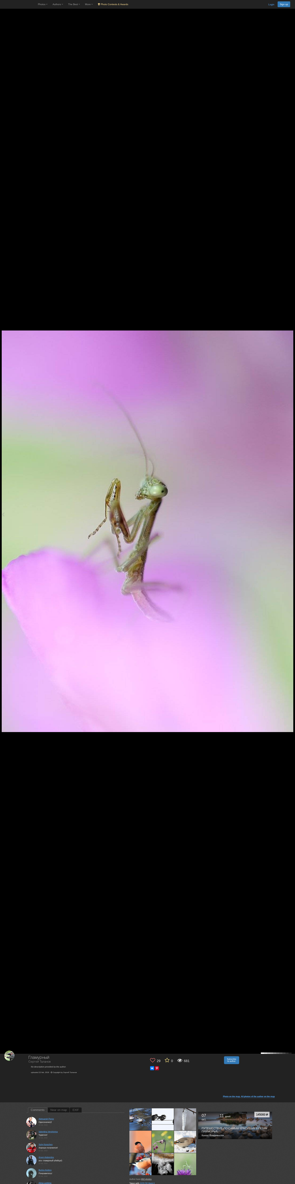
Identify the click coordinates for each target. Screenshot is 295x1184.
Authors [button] (57, 4)
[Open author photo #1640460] (185, 1141)
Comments (38, 1110)
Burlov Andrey (45, 1170)
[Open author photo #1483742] (163, 1164)
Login (271, 4)
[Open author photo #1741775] (140, 1119)
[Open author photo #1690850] (140, 1141)
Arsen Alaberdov (46, 1157)
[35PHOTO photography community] (18, 4)
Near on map (58, 1110)
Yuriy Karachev (46, 1144)
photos (146, 1179)
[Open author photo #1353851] (185, 1164)
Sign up (284, 4)
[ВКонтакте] (152, 1068)
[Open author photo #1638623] (140, 1164)
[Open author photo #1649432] (163, 1141)
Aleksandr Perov (46, 1119)
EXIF (76, 1110)
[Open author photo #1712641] (163, 1119)
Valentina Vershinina (48, 1132)
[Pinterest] (157, 1068)
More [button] (88, 4)
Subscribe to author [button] (231, 1060)
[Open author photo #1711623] (185, 1119)
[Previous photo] (3, 514)
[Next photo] (291, 514)
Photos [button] (42, 4)
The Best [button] (73, 4)
